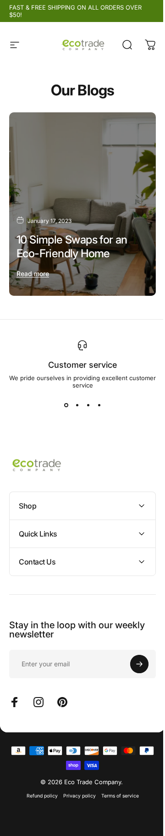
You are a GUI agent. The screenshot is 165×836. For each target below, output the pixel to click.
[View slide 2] (77, 405)
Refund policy (38, 787)
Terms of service (116, 787)
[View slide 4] (99, 405)
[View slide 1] (66, 405)
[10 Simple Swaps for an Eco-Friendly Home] (82, 204)
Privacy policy (76, 787)
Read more (32, 273)
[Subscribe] (132, 655)
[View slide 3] (88, 405)
